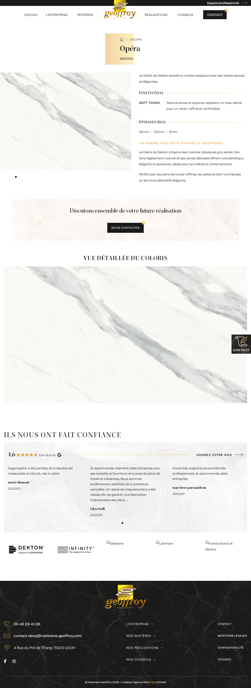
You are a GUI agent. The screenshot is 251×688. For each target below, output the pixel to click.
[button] (16, 177)
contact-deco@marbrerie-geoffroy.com (48, 635)
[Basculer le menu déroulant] (152, 624)
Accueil (31, 15)
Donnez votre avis (214, 455)
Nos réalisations (142, 647)
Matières (85, 15)
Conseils (185, 15)
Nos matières (138, 636)
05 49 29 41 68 (27, 624)
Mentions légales (232, 635)
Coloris (136, 39)
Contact (215, 15)
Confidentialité (231, 647)
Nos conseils (138, 659)
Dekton (126, 58)
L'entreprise (57, 15)
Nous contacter (125, 227)
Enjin (152, 682)
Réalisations (156, 15)
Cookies (224, 659)
